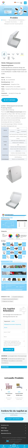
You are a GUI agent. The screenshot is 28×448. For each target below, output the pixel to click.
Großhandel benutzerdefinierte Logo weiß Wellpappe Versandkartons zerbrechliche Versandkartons (13, 361)
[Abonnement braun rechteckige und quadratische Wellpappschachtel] (9, 386)
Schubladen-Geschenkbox (11, 22)
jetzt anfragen (10, 100)
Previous (1, 390)
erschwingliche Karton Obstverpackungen (17, 356)
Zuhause (4, 20)
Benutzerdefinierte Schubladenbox (17, 20)
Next (26, 390)
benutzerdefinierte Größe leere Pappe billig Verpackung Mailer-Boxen (19, 394)
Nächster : (4, 359)
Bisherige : (4, 356)
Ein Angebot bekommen (14, 445)
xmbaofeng (16, 442)
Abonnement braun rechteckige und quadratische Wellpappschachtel (9, 394)
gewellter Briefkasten (18, 296)
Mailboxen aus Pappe (8, 301)
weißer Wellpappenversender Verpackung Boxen (12, 324)
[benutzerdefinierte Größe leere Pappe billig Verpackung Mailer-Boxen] (19, 386)
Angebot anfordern (13, 419)
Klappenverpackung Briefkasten (10, 299)
